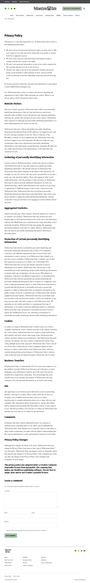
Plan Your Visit (20, 15)
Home (5, 18)
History (77, 15)
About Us (7, 1)
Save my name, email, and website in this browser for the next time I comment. (26, 530)
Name (6, 513)
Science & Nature (68, 15)
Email (33, 513)
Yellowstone (29, 15)
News (11, 15)
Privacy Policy (7, 576)
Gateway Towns (49, 15)
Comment (7, 491)
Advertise (14, 1)
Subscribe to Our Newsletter (72, 8)
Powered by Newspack (80, 580)
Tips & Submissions (24, 1)
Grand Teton (39, 15)
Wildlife (59, 15)
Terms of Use (16, 576)
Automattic (31, 467)
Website (6, 521)
